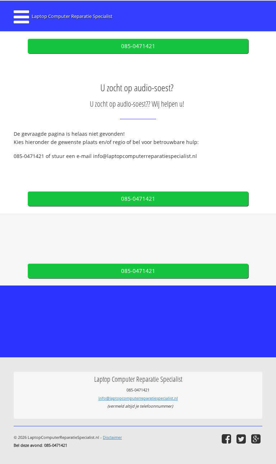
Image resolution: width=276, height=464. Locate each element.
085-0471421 (138, 46)
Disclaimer (112, 437)
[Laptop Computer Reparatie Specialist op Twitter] (242, 438)
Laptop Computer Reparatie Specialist (72, 16)
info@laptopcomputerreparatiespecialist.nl (138, 398)
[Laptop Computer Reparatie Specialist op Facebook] (227, 438)
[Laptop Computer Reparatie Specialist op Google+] (256, 438)
